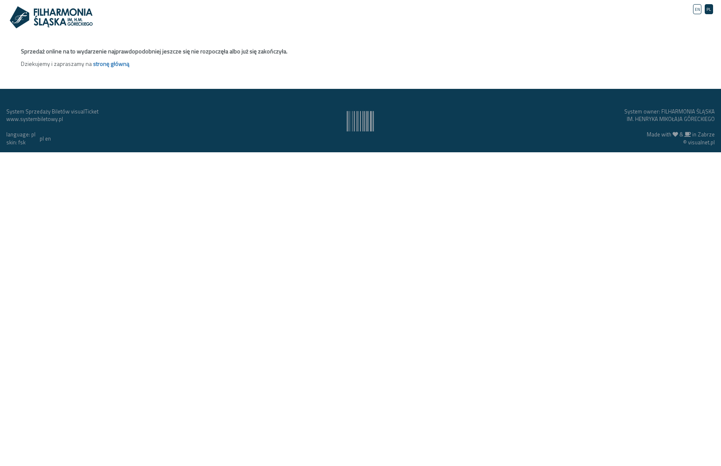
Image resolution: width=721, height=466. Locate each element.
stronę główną (111, 63)
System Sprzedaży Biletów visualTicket (52, 111)
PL (708, 9)
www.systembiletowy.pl (34, 119)
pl (42, 138)
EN (697, 9)
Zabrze (706, 134)
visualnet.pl (701, 142)
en (48, 138)
